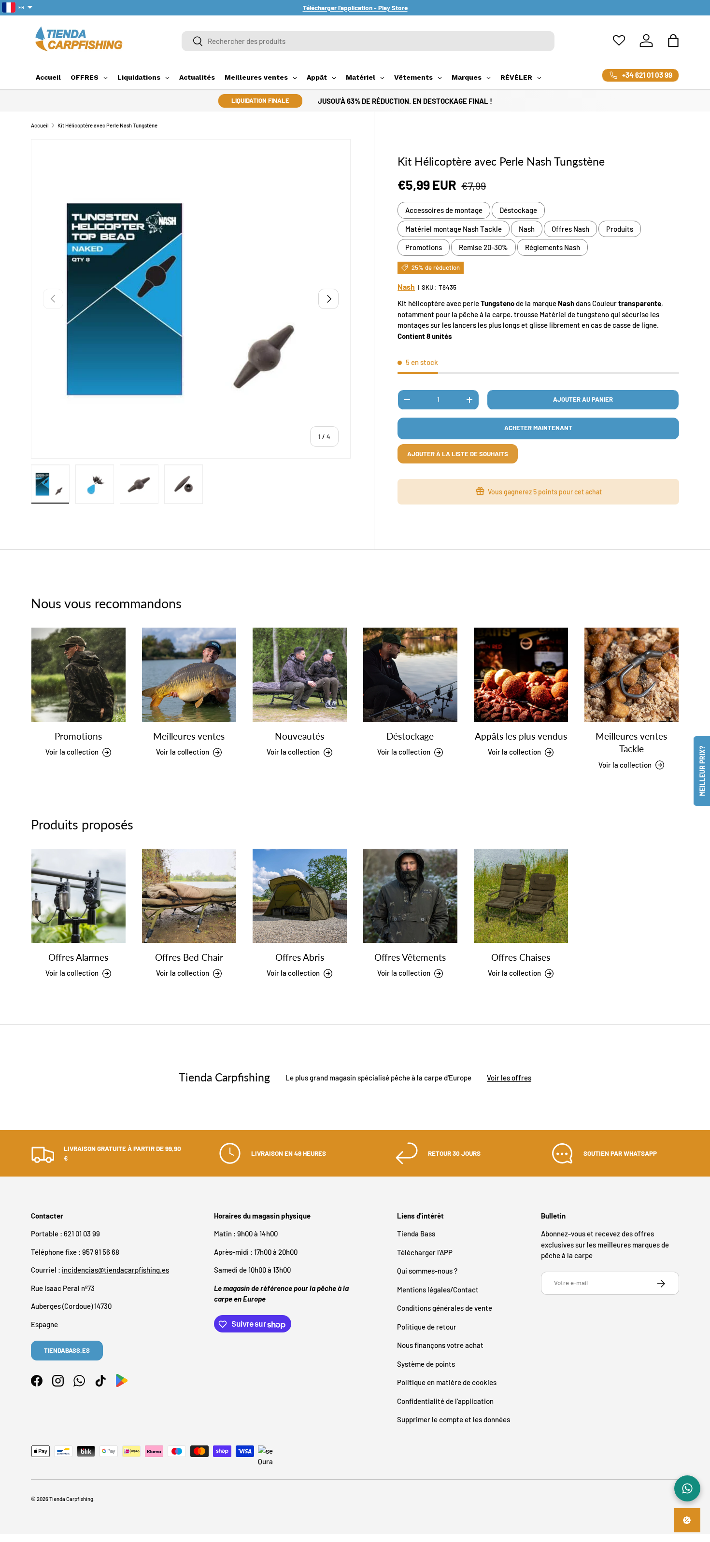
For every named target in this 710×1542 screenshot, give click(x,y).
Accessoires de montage (444, 210)
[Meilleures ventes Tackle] (631, 675)
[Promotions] (78, 675)
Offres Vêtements (410, 957)
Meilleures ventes (189, 736)
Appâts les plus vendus (521, 736)
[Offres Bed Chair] (189, 896)
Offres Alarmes (78, 957)
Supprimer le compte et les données (453, 1420)
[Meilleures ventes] (189, 675)
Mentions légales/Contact (438, 1289)
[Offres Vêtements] (410, 896)
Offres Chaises (520, 957)
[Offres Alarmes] (78, 896)
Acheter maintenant (538, 428)
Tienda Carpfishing (71, 1499)
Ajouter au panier (583, 399)
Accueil (40, 125)
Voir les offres (509, 1077)
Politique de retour (426, 1326)
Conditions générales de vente (444, 1308)
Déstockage (518, 210)
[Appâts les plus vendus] (521, 675)
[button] (673, 40)
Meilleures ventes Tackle (631, 742)
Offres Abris (299, 957)
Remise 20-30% (483, 247)
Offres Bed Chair (189, 957)
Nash (527, 228)
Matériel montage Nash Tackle (453, 228)
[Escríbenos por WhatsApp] (687, 1488)
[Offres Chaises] (521, 896)
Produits (619, 228)
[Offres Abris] (300, 896)
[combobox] (368, 41)
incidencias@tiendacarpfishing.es (115, 1270)
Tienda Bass (416, 1234)
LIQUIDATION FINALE (260, 100)
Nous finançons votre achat (440, 1345)
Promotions (423, 247)
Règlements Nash (552, 247)
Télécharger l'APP (425, 1252)
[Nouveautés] (300, 675)
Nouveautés (299, 736)
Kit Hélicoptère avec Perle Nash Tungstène (107, 125)
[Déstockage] (410, 675)
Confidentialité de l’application (445, 1401)
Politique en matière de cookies (447, 1382)
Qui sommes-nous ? (427, 1271)
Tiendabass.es (67, 1350)
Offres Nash (570, 228)
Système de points (426, 1364)
